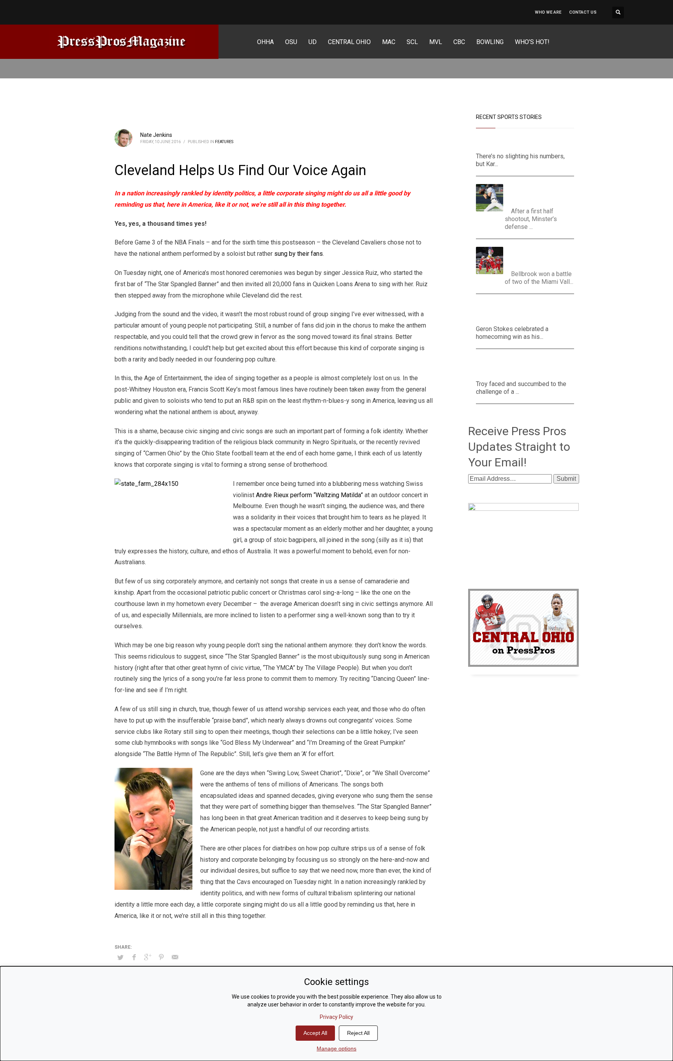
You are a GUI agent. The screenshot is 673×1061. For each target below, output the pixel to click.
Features (224, 142)
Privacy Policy (336, 1017)
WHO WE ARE (548, 12)
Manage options (336, 1048)
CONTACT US (583, 12)
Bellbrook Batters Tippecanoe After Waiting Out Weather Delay (542, 256)
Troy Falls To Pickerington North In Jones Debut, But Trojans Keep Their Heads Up (521, 366)
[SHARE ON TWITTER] (120, 958)
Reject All (358, 1033)
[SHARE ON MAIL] (175, 957)
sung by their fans (298, 253)
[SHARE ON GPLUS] (147, 957)
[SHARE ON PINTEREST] (161, 957)
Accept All (315, 1033)
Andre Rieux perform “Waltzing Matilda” (309, 495)
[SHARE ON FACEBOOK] (134, 957)
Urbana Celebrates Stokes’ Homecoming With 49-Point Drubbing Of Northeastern (525, 311)
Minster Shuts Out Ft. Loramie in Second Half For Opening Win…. (540, 193)
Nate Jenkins (156, 135)
